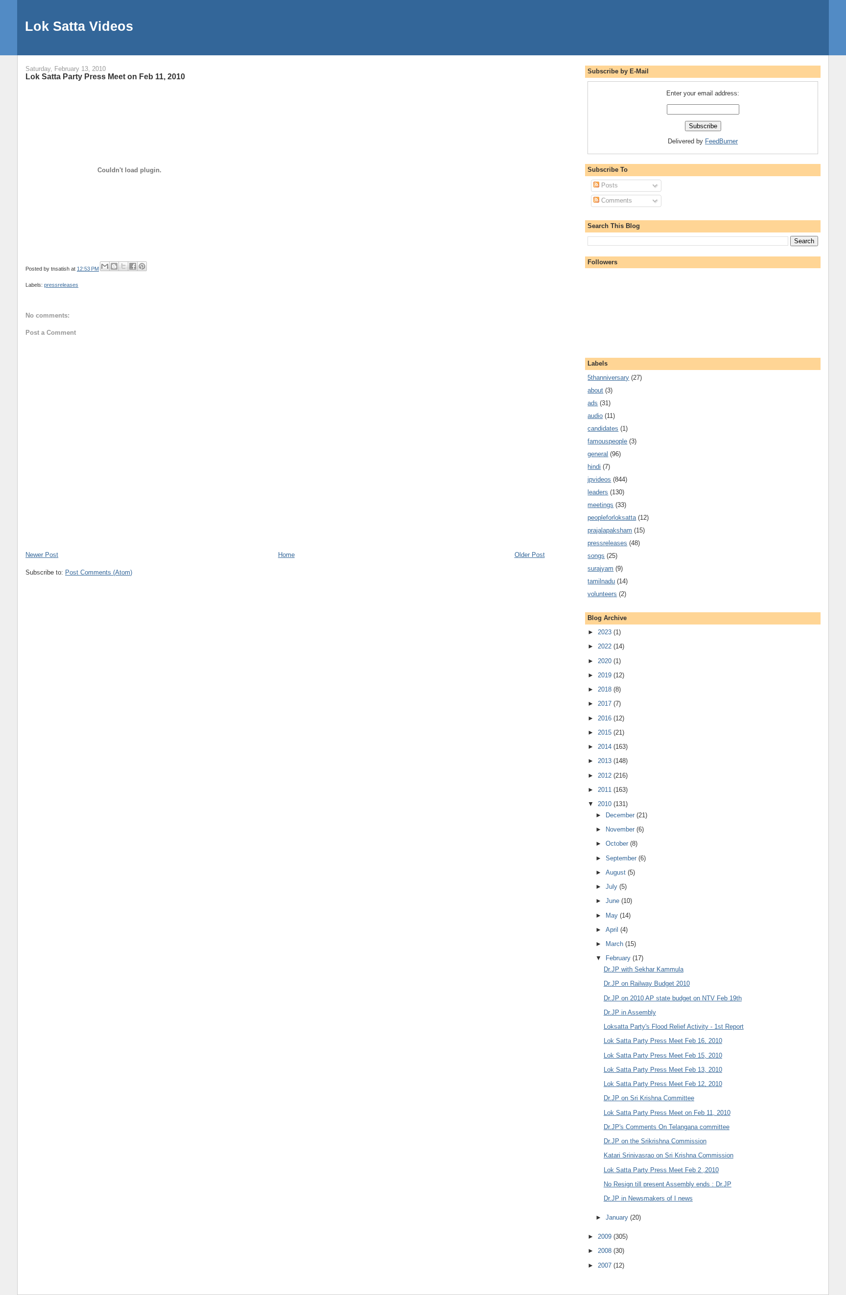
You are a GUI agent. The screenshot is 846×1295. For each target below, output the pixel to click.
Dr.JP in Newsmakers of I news (648, 1198)
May (613, 915)
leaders (598, 492)
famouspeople (607, 441)
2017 (605, 703)
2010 (605, 804)
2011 (605, 789)
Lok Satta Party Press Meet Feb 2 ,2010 (661, 1170)
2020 (605, 661)
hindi (594, 466)
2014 (605, 746)
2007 (605, 1265)
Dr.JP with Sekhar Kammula (643, 969)
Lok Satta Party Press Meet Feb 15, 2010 (663, 1055)
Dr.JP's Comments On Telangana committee (666, 1127)
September (622, 858)
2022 (605, 646)
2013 (605, 760)
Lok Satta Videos (79, 26)
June (613, 900)
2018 (605, 689)
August (617, 872)
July (612, 886)
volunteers (602, 594)
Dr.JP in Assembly (630, 1012)
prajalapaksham (610, 530)
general (598, 454)
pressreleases (61, 285)
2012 (605, 775)
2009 (605, 1236)
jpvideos (599, 479)
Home (286, 554)
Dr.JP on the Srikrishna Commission (655, 1141)
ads (593, 403)
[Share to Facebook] (133, 266)
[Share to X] (123, 266)
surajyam (600, 568)
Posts (608, 185)
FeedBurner (721, 141)
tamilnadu (601, 581)
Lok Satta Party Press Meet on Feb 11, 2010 (105, 76)
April (613, 929)
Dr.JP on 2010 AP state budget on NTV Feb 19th (673, 998)
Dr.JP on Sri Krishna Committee (649, 1098)
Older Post (530, 554)
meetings (600, 505)
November (621, 829)
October (618, 843)
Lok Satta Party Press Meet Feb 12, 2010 (663, 1083)
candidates (603, 428)
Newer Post (41, 554)
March (615, 944)
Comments (615, 200)
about (595, 390)
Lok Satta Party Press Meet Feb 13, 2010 (663, 1069)
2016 (605, 718)
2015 (605, 732)
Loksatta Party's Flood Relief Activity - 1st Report (674, 1026)
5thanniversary (608, 377)
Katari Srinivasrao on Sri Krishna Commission (668, 1155)
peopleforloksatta (612, 517)
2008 (605, 1250)
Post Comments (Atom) (98, 572)
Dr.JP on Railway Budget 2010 (647, 983)
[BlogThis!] (114, 266)
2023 (605, 632)
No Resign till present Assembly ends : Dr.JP (667, 1184)
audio (595, 415)
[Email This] (105, 266)
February (619, 958)
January (618, 1217)
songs (596, 555)
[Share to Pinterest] (142, 266)
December (621, 815)
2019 (605, 675)
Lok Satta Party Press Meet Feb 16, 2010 (663, 1040)
